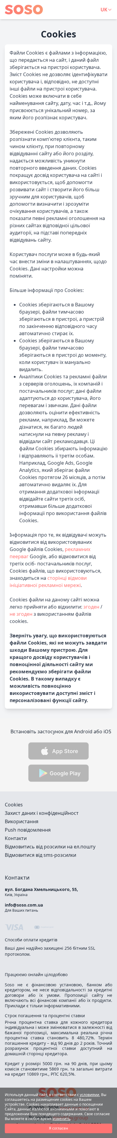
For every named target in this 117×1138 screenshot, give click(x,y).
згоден (91, 606)
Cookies (14, 804)
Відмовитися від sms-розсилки (40, 855)
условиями (89, 1094)
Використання (21, 821)
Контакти (16, 838)
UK (103, 9)
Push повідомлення (28, 830)
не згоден (21, 614)
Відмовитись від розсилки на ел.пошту (50, 846)
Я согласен (58, 1128)
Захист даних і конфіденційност (42, 813)
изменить (61, 1118)
